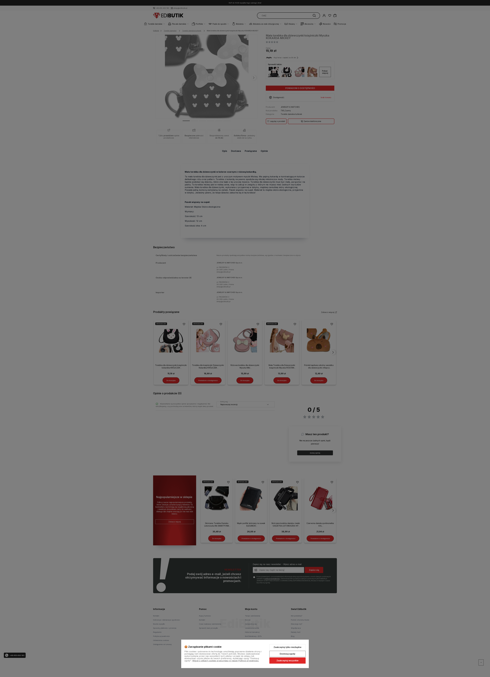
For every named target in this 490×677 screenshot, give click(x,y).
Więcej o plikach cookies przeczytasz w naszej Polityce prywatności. (225, 660)
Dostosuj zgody (287, 654)
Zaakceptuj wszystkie (287, 660)
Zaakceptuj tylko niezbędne (287, 647)
